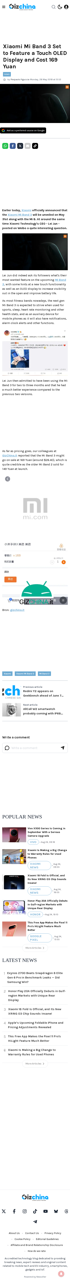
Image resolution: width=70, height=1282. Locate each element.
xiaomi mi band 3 (25, 673)
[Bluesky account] (56, 1211)
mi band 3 (44, 673)
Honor (35, 914)
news (7, 74)
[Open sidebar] (3, 7)
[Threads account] (66, 1211)
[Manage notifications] (61, 1274)
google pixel (36, 937)
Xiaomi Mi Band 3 (20, 214)
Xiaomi (26, 210)
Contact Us (32, 1233)
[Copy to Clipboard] (35, 146)
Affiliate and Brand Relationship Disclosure (37, 1245)
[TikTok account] (35, 1211)
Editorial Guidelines (47, 1239)
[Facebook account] (14, 1211)
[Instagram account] (24, 1211)
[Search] (53, 7)
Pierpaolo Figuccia (20, 79)
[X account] (3, 1211)
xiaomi (7, 673)
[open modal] (66, 7)
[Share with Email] (28, 146)
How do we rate (37, 1251)
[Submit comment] (62, 747)
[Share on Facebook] (13, 146)
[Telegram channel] (35, 1221)
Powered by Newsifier (35, 1276)
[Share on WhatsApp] (5, 146)
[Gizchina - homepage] (22, 7)
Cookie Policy (22, 1239)
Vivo (33, 842)
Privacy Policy (52, 1233)
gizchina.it (17, 610)
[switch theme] (60, 6)
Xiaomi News (35, 865)
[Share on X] (20, 146)
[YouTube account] (45, 1211)
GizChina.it (9, 455)
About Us (14, 1233)
